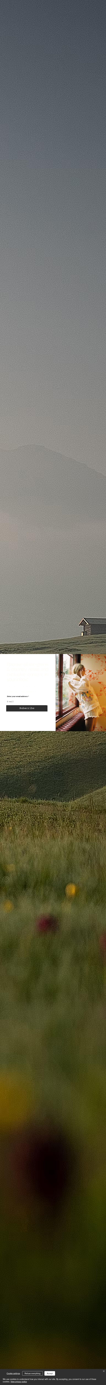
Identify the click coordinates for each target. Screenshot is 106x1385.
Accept (50, 1373)
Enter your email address (17, 696)
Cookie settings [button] (13, 1373)
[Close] (103, 1371)
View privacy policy (18, 1381)
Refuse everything (32, 1373)
